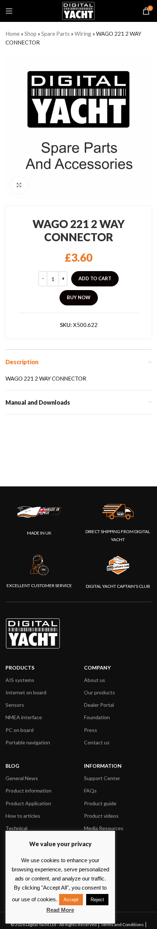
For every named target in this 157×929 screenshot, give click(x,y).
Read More (60, 910)
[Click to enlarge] (19, 185)
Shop (30, 33)
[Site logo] (78, 10)
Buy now (79, 297)
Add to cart (94, 278)
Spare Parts (55, 33)
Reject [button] (97, 899)
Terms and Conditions (122, 924)
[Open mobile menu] (9, 11)
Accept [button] (71, 899)
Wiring (82, 33)
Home (12, 33)
